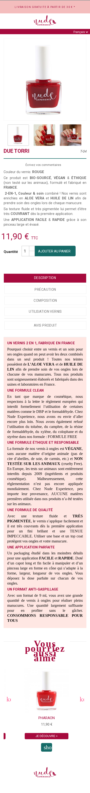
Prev (8, 699)
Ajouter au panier (54, 251)
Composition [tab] (45, 300)
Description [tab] (45, 278)
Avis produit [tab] (45, 325)
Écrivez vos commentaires (43, 165)
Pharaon (46, 718)
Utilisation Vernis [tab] (45, 311)
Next (81, 699)
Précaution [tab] (45, 289)
